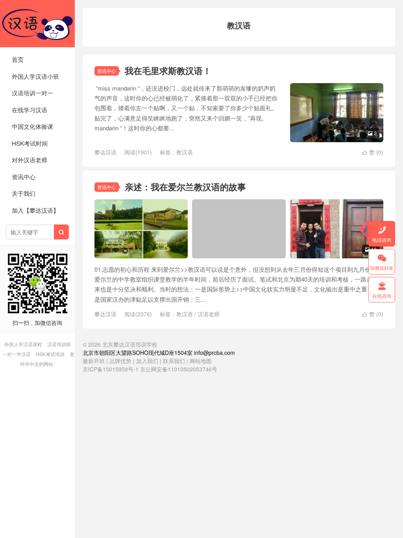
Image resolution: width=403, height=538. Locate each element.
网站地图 (201, 361)
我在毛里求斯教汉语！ (168, 70)
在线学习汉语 (29, 110)
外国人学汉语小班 (35, 76)
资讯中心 (23, 177)
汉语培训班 (59, 344)
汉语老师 (209, 314)
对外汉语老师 (29, 160)
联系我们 (175, 361)
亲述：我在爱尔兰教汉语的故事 (185, 186)
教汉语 (184, 152)
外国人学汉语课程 (23, 344)
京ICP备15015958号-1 (111, 369)
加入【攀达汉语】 (35, 210)
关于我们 (23, 193)
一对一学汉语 (16, 354)
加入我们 (147, 361)
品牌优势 (120, 361)
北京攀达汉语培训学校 (37, 23)
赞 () (372, 152)
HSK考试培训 (50, 354)
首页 (18, 59)
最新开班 (94, 361)
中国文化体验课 (32, 126)
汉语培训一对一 (32, 93)
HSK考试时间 (30, 143)
